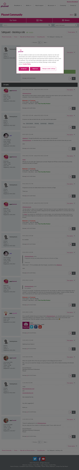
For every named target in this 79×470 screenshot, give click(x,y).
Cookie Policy (27, 64)
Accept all (23, 68)
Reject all (35, 68)
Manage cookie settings (48, 68)
